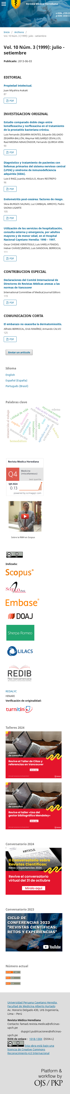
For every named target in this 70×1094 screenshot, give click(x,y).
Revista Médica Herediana (42, 3)
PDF (11, 100)
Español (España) (16, 380)
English (10, 375)
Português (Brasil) (17, 386)
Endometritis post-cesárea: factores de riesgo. (33, 199)
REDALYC (11, 691)
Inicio (7, 32)
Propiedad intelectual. (18, 85)
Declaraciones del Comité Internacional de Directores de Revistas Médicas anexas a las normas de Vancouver (32, 283)
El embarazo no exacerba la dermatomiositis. (33, 324)
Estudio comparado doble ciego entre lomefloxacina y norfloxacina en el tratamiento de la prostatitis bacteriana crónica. (34, 125)
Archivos (19, 32)
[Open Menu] (3, 4)
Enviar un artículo (19, 352)
